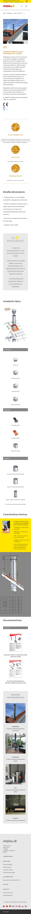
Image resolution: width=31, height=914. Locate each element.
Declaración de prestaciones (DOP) (11, 880)
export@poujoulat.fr (8, 895)
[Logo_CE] (5, 106)
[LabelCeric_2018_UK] (5, 110)
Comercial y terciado (8, 869)
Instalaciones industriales (9, 872)
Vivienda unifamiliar (7, 864)
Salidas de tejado (18, 13)
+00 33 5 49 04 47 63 (8, 892)
